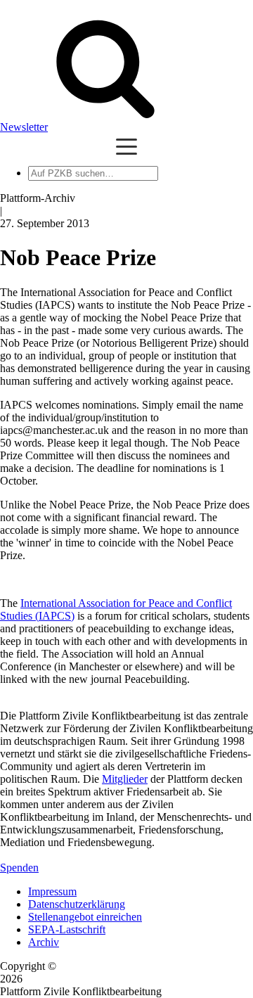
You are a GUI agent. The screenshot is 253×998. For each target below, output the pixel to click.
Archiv (43, 942)
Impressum (52, 891)
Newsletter (24, 127)
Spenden (19, 868)
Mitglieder (125, 779)
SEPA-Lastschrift (66, 929)
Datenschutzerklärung (76, 904)
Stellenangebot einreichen (85, 917)
